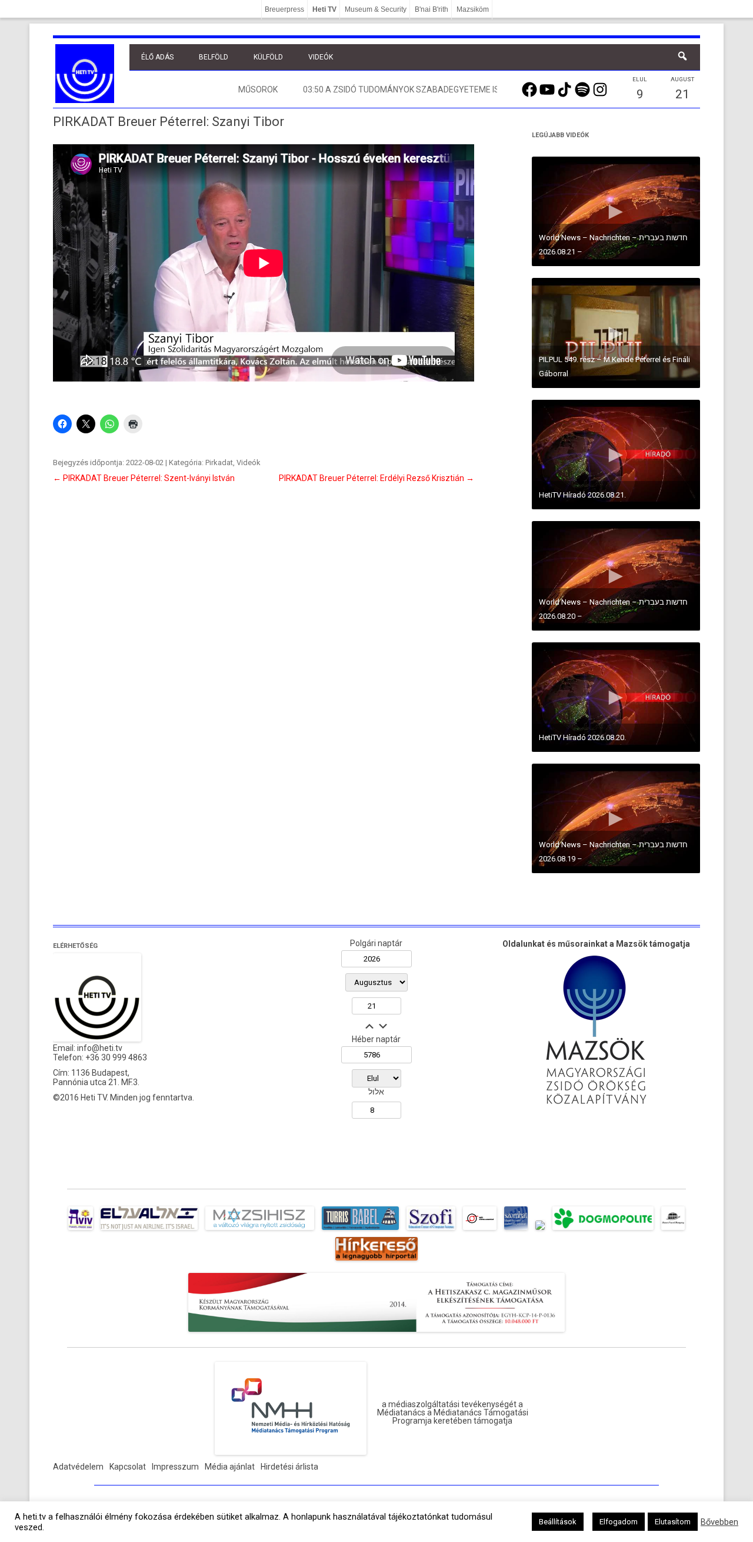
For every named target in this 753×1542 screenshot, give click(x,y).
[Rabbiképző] (540, 1230)
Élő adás (157, 57)
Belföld (213, 57)
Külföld (268, 57)
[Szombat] (516, 1230)
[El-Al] (149, 1230)
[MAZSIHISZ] (259, 1230)
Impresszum (175, 1466)
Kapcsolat (127, 1466)
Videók (320, 57)
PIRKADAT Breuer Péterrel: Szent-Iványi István (144, 478)
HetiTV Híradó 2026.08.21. (582, 494)
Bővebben (719, 1522)
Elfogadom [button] (618, 1521)
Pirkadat (219, 462)
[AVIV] (80, 1230)
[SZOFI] (431, 1230)
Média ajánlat (230, 1466)
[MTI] (479, 1230)
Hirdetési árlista (289, 1466)
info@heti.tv (99, 1048)
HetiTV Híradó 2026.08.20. (582, 737)
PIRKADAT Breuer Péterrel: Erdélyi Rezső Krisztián (376, 478)
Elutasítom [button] (673, 1521)
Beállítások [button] (558, 1521)
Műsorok (258, 89)
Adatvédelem (78, 1466)
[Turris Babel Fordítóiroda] (360, 1230)
